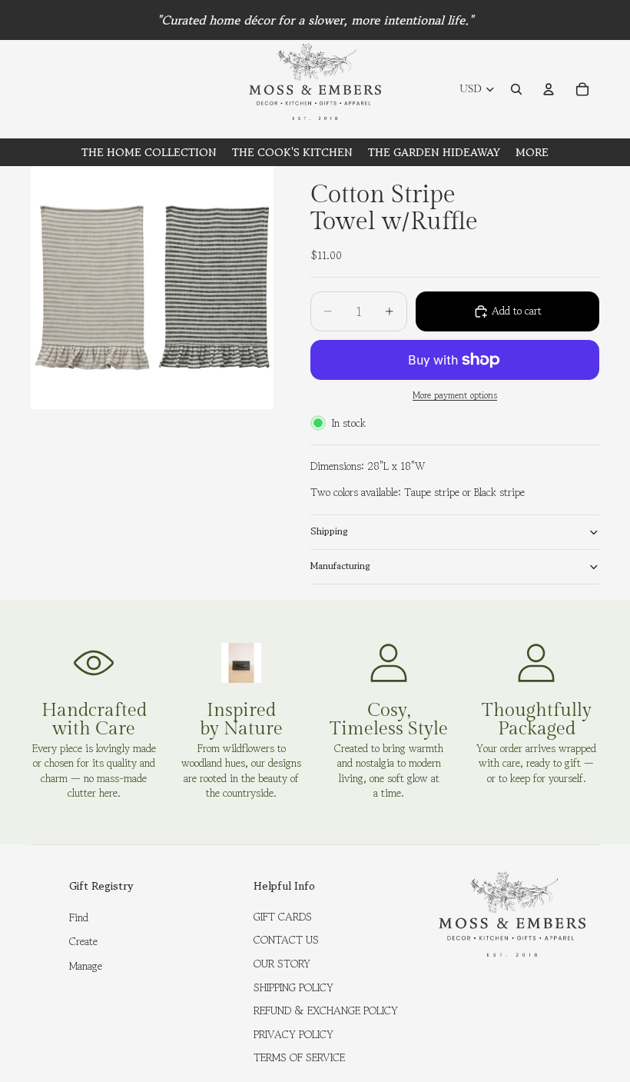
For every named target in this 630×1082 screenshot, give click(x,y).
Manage (85, 966)
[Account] (548, 89)
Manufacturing (340, 565)
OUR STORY (282, 963)
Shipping (329, 531)
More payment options (455, 395)
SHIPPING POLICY (293, 987)
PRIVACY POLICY (293, 1034)
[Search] (516, 89)
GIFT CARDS (283, 916)
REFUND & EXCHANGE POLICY (326, 1010)
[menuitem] (532, 152)
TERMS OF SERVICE (299, 1057)
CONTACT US (286, 939)
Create (83, 941)
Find (78, 917)
